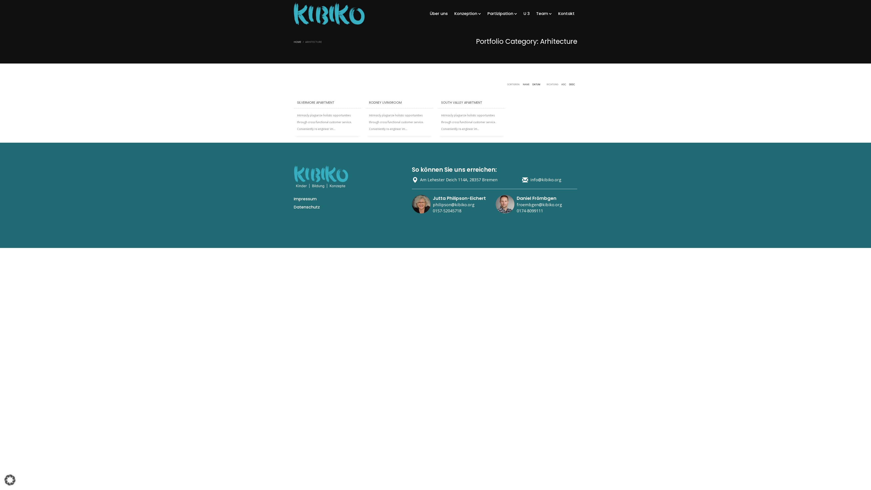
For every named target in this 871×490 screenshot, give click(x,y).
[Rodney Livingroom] (399, 93)
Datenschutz (307, 207)
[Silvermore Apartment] (327, 93)
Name (526, 84)
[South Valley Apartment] (471, 93)
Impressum (305, 199)
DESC (572, 84)
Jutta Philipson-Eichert (459, 198)
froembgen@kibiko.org (539, 204)
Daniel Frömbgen (536, 198)
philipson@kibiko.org (454, 204)
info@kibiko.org (545, 179)
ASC (563, 84)
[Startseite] (321, 176)
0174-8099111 (530, 210)
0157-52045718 (447, 210)
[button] (10, 480)
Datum (536, 84)
